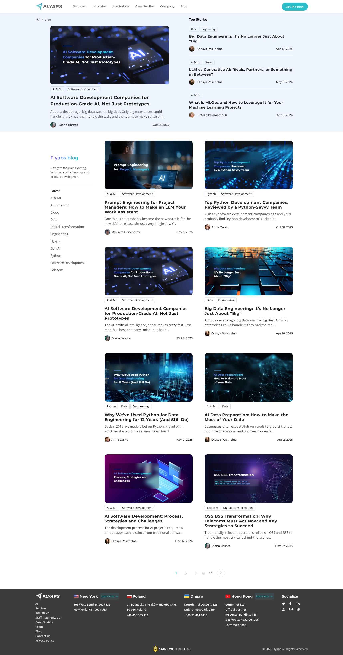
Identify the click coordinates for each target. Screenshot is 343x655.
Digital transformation (67, 227)
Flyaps (55, 241)
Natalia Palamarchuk (212, 115)
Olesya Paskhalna (210, 49)
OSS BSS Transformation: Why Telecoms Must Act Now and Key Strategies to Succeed (241, 521)
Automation (59, 205)
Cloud (54, 212)
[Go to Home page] (37, 19)
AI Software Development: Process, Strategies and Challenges (144, 518)
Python (55, 255)
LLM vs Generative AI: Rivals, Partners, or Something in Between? (240, 72)
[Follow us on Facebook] (291, 604)
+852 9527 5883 (235, 625)
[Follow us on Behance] (291, 609)
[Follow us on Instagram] (284, 609)
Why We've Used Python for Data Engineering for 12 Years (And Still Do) (147, 417)
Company (167, 6)
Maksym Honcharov (125, 232)
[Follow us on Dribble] (299, 609)
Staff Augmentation (48, 617)
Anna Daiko (219, 227)
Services (79, 6)
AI (36, 604)
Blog (184, 6)
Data (194, 29)
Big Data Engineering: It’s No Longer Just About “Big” (236, 38)
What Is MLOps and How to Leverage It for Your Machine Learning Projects (236, 105)
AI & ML (58, 89)
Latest (55, 191)
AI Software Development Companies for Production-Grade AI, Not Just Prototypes (100, 101)
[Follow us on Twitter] (284, 604)
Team (39, 627)
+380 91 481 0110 (195, 615)
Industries (98, 6)
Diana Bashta (68, 125)
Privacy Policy (44, 640)
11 (211, 573)
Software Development (83, 89)
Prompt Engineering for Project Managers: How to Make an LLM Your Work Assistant (145, 207)
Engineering (208, 29)
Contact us (42, 636)
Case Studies (144, 6)
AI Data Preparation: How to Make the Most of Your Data (247, 417)
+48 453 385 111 (137, 615)
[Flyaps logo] (50, 6)
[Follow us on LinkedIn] (299, 604)
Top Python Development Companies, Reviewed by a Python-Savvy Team (246, 205)
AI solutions (120, 6)
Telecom (56, 270)
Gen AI (208, 62)
